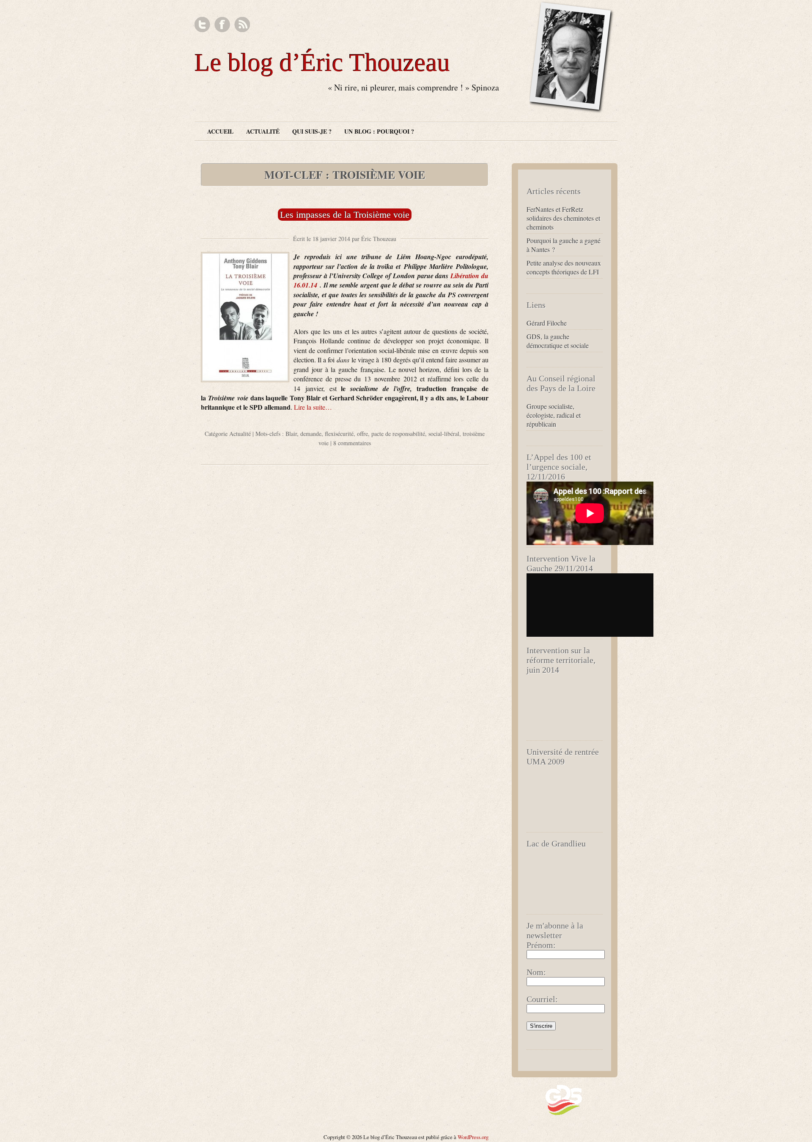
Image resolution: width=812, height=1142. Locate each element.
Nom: (536, 972)
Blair (291, 434)
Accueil (220, 131)
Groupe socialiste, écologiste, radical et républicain (554, 415)
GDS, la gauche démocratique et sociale (558, 341)
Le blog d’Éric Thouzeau (322, 63)
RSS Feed (242, 25)
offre (362, 434)
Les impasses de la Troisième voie (344, 214)
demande (310, 434)
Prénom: (541, 945)
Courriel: (542, 999)
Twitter (202, 25)
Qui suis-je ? (312, 131)
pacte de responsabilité (398, 434)
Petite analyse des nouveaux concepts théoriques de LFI (564, 267)
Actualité (263, 131)
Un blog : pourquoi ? (379, 131)
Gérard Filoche (547, 322)
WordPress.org (473, 1137)
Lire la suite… (313, 407)
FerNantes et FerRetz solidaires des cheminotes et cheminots (563, 218)
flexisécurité (339, 434)
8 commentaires (352, 443)
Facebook (222, 25)
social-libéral (443, 434)
